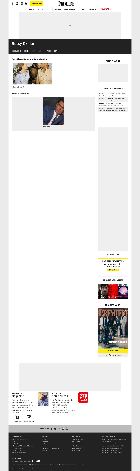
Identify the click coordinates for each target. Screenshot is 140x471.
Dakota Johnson (77, 444)
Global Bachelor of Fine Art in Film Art (38, 464)
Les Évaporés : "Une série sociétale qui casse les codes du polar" (111, 105)
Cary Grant (46, 127)
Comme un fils (16, 450)
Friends (44, 439)
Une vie (14, 441)
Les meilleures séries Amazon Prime (113, 446)
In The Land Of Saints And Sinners (22, 446)
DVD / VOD (57, 9)
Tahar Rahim (76, 450)
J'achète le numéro (113, 355)
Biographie (16, 51)
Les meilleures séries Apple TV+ (112, 448)
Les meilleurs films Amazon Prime (112, 452)
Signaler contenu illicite (28, 469)
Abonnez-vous (36, 3)
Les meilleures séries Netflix (111, 444)
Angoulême (93, 9)
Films (49, 51)
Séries (40, 9)
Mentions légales (16, 469)
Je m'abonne (113, 351)
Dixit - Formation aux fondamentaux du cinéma (72, 464)
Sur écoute (45, 450)
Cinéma (32, 9)
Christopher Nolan (77, 439)
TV (48, 9)
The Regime (45, 441)
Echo (43, 446)
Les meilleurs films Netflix (110, 450)
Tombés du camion (17, 444)
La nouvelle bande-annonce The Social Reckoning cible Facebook (112, 95)
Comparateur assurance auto (19, 464)
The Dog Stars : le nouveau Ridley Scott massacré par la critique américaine (112, 109)
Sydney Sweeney (77, 446)
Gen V (43, 444)
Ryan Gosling (76, 441)
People (83, 9)
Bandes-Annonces (70, 9)
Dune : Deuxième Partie (19, 439)
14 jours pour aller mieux (19, 452)
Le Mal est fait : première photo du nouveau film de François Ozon (112, 100)
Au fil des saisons (17, 448)
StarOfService (54, 464)
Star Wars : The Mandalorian (50, 448)
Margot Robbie (76, 448)
